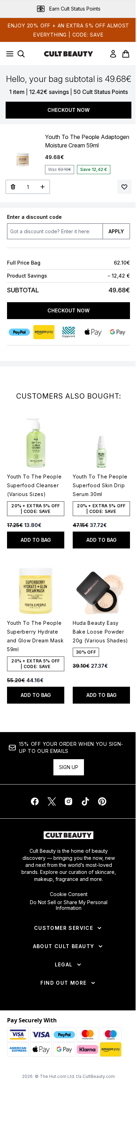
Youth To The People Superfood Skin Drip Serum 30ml (100, 485)
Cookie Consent (68, 894)
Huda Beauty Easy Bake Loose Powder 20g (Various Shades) (100, 631)
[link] (113, 54)
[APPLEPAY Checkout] (93, 332)
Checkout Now (68, 110)
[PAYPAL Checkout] (19, 332)
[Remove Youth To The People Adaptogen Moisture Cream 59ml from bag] (13, 187)
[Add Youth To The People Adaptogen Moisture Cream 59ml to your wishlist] (124, 187)
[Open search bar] (21, 54)
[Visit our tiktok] (85, 801)
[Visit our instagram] (68, 801)
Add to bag (36, 540)
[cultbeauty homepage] (68, 54)
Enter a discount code (34, 217)
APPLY (116, 231)
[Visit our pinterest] (102, 801)
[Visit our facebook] (34, 801)
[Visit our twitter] (51, 801)
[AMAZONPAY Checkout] (44, 332)
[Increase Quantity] (42, 187)
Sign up (68, 767)
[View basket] (125, 54)
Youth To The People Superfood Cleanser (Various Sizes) (34, 485)
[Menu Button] (7, 54)
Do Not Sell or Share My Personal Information (68, 905)
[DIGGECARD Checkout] (68, 332)
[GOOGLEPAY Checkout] (118, 332)
